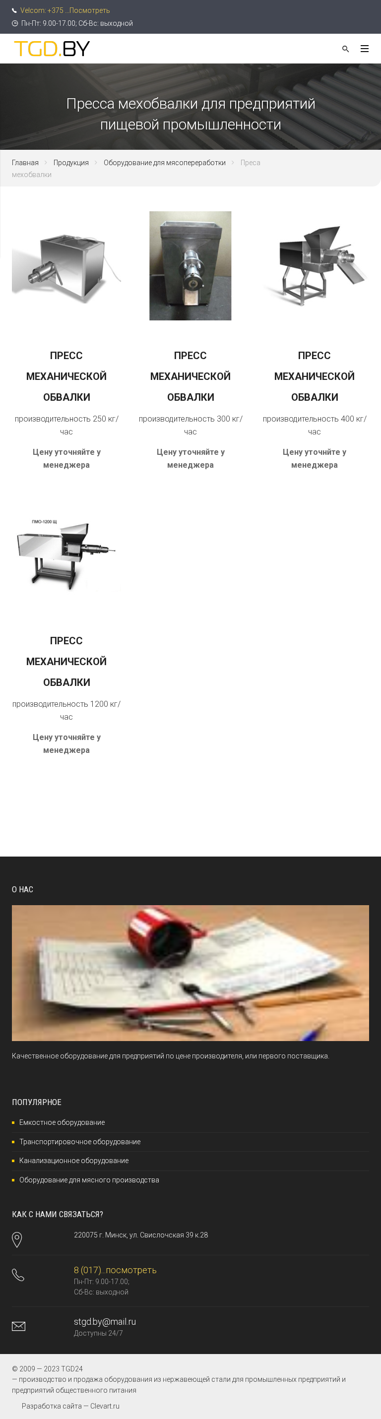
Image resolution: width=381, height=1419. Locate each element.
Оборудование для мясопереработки (165, 163)
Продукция (71, 163)
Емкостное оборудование (62, 1122)
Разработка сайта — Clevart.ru (71, 1406)
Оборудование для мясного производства (89, 1180)
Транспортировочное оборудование (79, 1142)
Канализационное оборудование (73, 1161)
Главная (25, 163)
